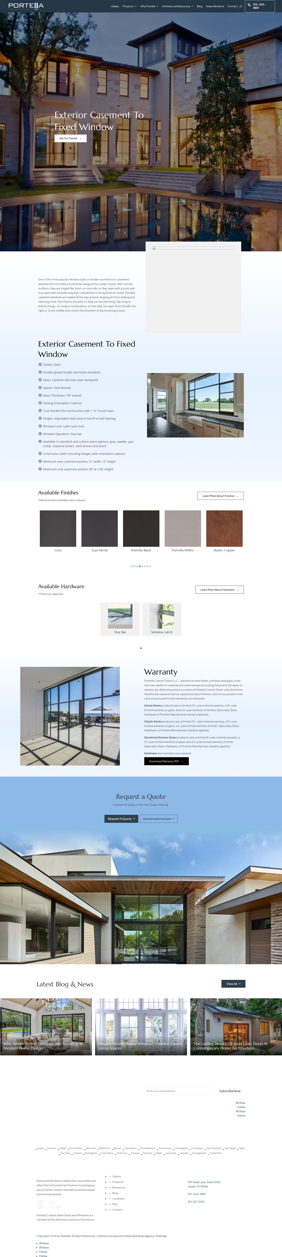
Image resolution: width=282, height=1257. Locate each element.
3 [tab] (137, 566)
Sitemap (161, 1236)
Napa (242, 1148)
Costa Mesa (107, 1153)
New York (91, 1148)
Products (128, 6)
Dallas (63, 1148)
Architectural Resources (176, 6)
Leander (184, 1153)
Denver (117, 1148)
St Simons (122, 1153)
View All (232, 984)
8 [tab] (150, 566)
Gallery (115, 6)
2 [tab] (134, 566)
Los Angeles (181, 1148)
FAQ (115, 1204)
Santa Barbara (147, 1148)
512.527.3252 (196, 1201)
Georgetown (199, 1153)
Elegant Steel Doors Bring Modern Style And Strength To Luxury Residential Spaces (233, 1046)
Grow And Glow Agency (139, 1236)
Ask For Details (68, 138)
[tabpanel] (58, 531)
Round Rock (76, 1148)
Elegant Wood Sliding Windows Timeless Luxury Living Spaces (45, 1046)
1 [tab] (131, 566)
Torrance (147, 1153)
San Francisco (213, 1148)
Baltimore (104, 1148)
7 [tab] (147, 566)
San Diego (230, 1148)
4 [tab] (139, 566)
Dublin (159, 1153)
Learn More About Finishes (219, 496)
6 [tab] (144, 566)
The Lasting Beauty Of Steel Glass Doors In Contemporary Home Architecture (135, 1046)
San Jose (65, 1153)
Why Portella (148, 6)
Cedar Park (215, 1153)
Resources (118, 1187)
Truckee (135, 1153)
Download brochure (157, 818)
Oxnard (77, 1153)
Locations (118, 1198)
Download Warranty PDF (164, 761)
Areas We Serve (215, 6)
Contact (233, 6)
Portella (65, 1236)
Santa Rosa (131, 1148)
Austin (40, 1148)
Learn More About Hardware (217, 589)
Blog (199, 6)
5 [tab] (142, 566)
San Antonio (165, 1148)
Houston (51, 1148)
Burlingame (91, 1153)
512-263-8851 (197, 1194)
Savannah (171, 1153)
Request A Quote (120, 818)
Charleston (197, 1148)
